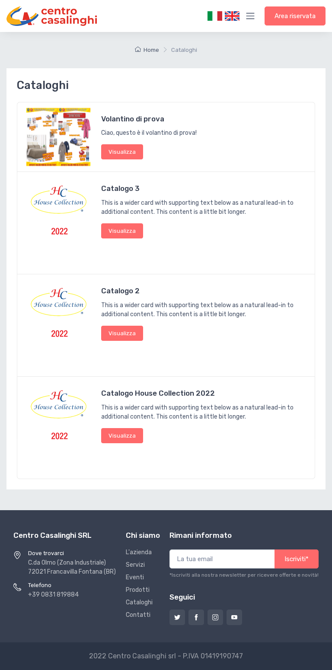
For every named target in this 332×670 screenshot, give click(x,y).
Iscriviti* (296, 559)
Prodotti (138, 590)
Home (151, 50)
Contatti (138, 615)
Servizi (135, 564)
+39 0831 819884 (53, 594)
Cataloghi (139, 602)
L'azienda (139, 552)
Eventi (135, 577)
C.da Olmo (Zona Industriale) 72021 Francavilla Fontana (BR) (72, 567)
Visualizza (122, 152)
